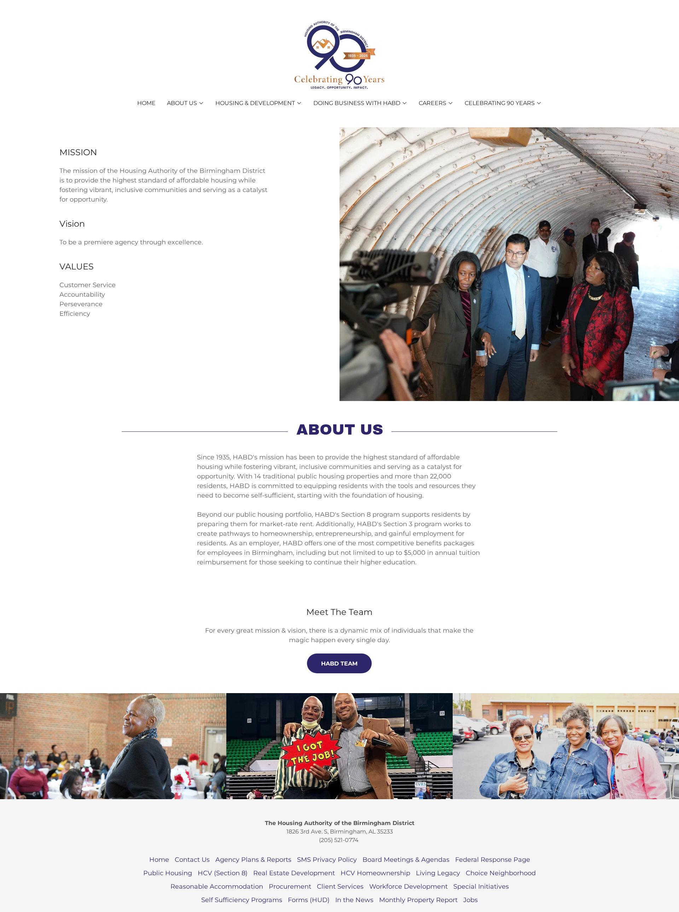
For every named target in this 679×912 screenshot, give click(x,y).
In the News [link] (354, 900)
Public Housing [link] (167, 873)
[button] (185, 103)
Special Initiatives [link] (481, 886)
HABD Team (339, 663)
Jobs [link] (470, 900)
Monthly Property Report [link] (418, 900)
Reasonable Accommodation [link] (216, 886)
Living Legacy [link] (438, 873)
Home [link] (146, 103)
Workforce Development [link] (408, 886)
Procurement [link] (290, 886)
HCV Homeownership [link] (375, 873)
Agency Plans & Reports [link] (253, 860)
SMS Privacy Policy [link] (327, 860)
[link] (339, 55)
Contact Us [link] (192, 860)
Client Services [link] (340, 886)
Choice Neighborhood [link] (501, 873)
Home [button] (159, 860)
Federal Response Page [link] (492, 860)
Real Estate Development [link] (294, 873)
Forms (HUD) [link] (309, 900)
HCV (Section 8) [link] (223, 873)
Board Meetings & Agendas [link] (405, 860)
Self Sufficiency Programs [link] (241, 900)
